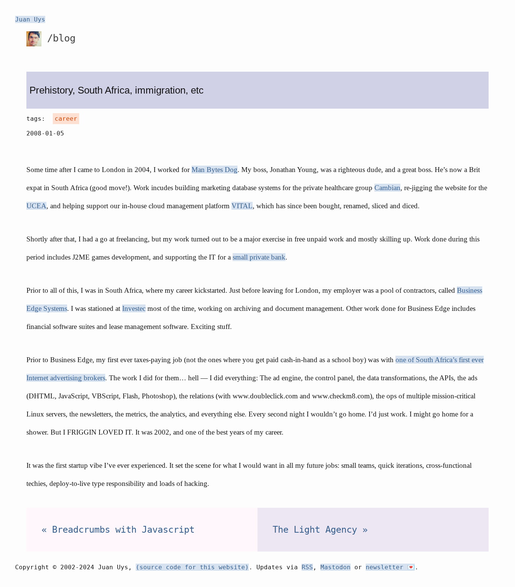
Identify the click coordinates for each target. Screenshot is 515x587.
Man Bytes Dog (215, 170)
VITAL (242, 206)
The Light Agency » (320, 529)
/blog (58, 38)
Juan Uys (30, 19)
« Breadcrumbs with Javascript (118, 529)
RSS (307, 567)
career (66, 118)
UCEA (36, 206)
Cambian (387, 188)
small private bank (259, 257)
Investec (134, 308)
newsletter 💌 (390, 567)
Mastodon (335, 567)
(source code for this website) (192, 567)
